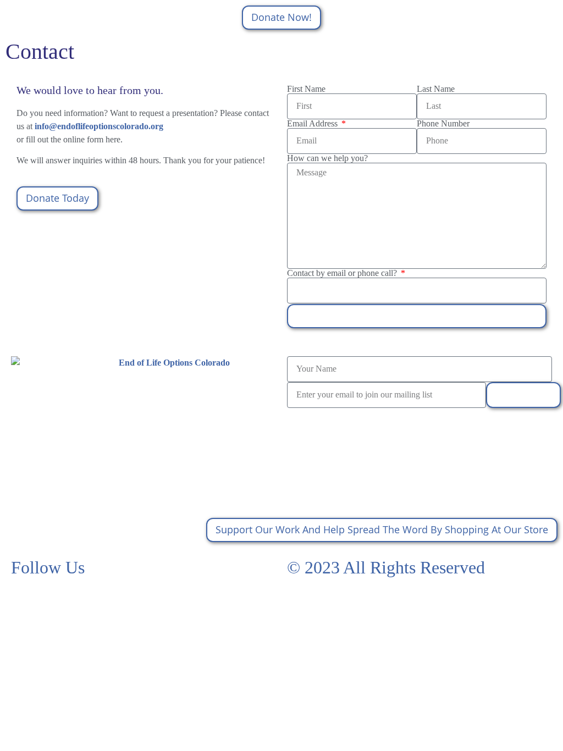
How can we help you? (327, 158)
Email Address (313, 123)
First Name (306, 89)
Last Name (436, 89)
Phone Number (443, 123)
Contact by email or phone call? (343, 273)
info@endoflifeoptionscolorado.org (99, 126)
